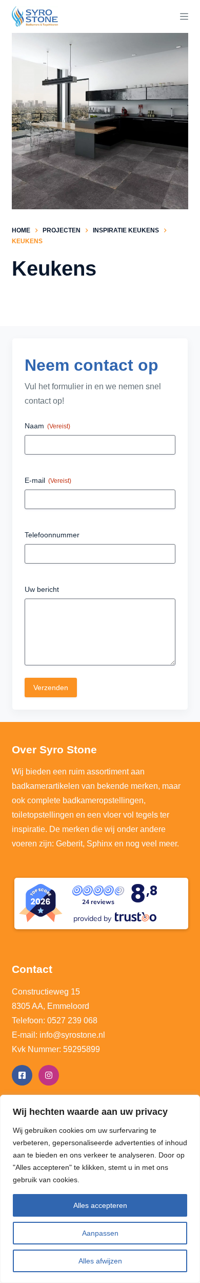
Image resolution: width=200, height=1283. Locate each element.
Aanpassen (100, 1233)
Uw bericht (42, 589)
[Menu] (184, 16)
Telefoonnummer (52, 535)
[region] (100, 1189)
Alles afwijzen (100, 1261)
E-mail (48, 480)
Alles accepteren (100, 1205)
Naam (47, 426)
